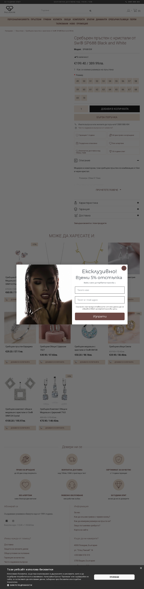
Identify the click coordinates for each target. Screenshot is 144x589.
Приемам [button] (114, 577)
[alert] (72, 577)
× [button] (141, 568)
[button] (49, 585)
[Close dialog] (124, 268)
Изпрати (100, 316)
